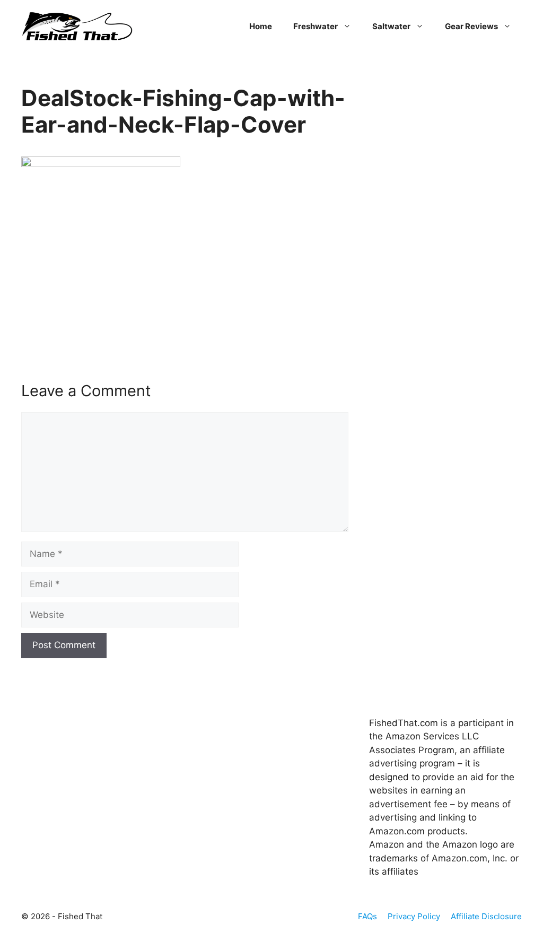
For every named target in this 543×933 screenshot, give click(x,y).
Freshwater (315, 26)
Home (260, 26)
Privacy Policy (414, 916)
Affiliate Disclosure (486, 916)
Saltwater (391, 26)
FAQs (367, 916)
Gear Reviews (471, 26)
